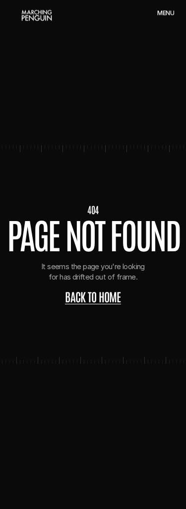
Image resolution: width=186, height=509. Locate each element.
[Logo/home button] (37, 15)
